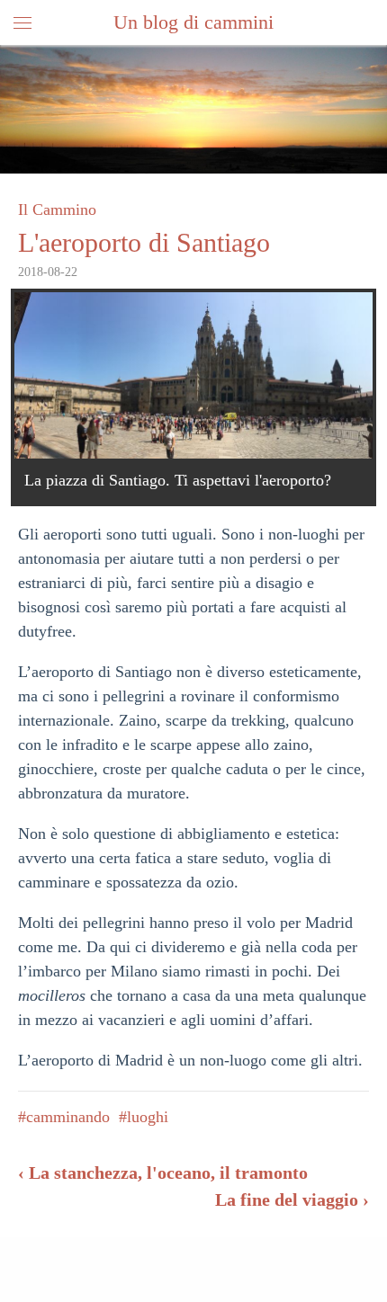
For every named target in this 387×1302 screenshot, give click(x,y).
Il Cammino (57, 209)
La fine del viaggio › (292, 1199)
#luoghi (143, 1117)
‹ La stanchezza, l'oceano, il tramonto (163, 1172)
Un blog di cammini (193, 22)
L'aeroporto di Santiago (144, 242)
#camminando (64, 1117)
